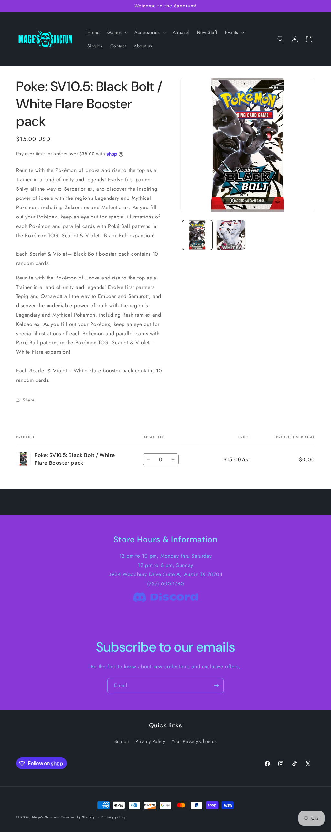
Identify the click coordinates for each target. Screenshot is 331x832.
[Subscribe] (216, 685)
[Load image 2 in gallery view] (231, 235)
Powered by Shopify (78, 817)
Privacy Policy (150, 741)
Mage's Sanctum (45, 817)
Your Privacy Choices (194, 741)
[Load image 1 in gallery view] (197, 235)
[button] (117, 32)
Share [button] (29, 400)
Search (121, 741)
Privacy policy (113, 817)
